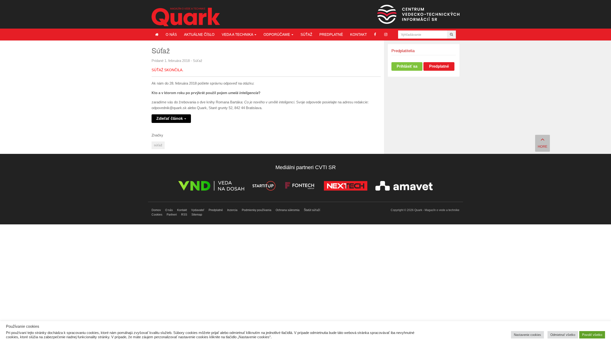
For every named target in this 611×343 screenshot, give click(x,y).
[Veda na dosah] (211, 186)
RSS (184, 214)
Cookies (157, 214)
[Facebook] (375, 34)
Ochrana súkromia (288, 210)
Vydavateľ (197, 210)
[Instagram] (386, 34)
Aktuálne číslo (199, 34)
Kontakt (358, 34)
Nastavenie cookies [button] (527, 335)
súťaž (158, 145)
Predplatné (331, 34)
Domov (156, 210)
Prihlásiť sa (407, 66)
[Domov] (157, 34)
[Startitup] (263, 186)
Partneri (172, 214)
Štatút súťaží (312, 210)
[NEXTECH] (345, 186)
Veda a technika (238, 34)
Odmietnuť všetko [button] (562, 335)
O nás (171, 34)
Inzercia (232, 210)
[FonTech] (300, 186)
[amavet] (404, 186)
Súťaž (306, 34)
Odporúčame (277, 34)
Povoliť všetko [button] (592, 335)
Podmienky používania (256, 210)
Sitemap (196, 214)
